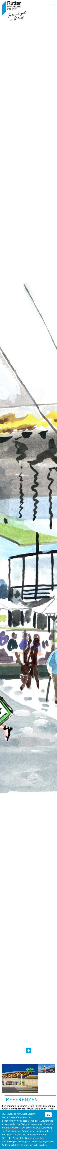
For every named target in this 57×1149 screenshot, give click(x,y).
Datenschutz (14, 1127)
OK (48, 1114)
